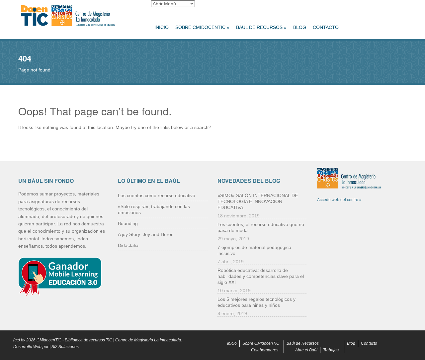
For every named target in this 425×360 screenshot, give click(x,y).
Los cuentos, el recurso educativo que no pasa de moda (260, 227)
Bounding (128, 223)
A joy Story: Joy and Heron (146, 234)
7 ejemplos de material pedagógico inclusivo (254, 250)
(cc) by (19, 340)
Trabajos (331, 350)
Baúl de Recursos (261, 27)
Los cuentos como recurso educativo (156, 195)
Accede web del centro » (339, 199)
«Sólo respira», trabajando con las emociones (154, 209)
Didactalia (128, 245)
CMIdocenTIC (49, 340)
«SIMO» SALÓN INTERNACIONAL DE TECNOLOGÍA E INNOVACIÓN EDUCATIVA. (257, 201)
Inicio (161, 27)
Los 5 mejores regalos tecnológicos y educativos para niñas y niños (256, 302)
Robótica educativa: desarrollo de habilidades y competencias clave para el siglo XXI (260, 276)
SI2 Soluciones (65, 346)
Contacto (326, 27)
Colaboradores (264, 350)
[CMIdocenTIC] (79, 16)
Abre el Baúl (306, 350)
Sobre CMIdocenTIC (202, 27)
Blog (299, 27)
